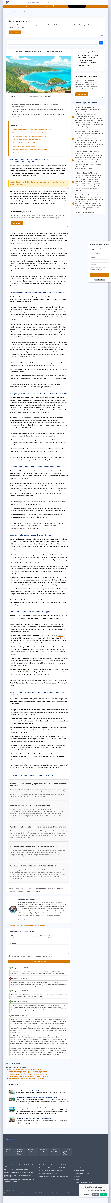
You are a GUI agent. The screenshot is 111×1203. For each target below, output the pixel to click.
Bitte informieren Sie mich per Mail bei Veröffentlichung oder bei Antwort (31, 956)
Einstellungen (86, 1194)
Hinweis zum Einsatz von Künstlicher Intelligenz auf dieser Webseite (26, 925)
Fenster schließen (100, 279)
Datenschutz (79, 1167)
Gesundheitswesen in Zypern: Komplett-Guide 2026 (53, 1165)
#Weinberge (21, 891)
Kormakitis (18, 638)
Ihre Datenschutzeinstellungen (83, 1182)
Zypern (52, 384)
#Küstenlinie (30, 891)
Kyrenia (60, 635)
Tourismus (31, 759)
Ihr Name (11, 935)
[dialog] (94, 1190)
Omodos (32, 329)
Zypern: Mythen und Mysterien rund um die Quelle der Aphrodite (28, 1076)
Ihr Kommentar (12, 943)
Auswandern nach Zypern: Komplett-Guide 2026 (52, 1167)
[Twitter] (18, 919)
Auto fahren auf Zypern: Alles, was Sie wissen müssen (32, 1108)
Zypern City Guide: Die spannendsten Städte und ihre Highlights (28, 1071)
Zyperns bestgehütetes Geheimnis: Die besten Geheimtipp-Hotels (28, 1074)
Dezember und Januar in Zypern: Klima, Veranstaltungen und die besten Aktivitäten (19, 1180)
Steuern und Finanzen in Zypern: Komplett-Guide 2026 (53, 1176)
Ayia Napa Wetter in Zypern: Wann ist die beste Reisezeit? (26, 1078)
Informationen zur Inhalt (82, 1173)
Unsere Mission (79, 1170)
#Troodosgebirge (20, 888)
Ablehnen (95, 1194)
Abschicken (100, 275)
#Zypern (11, 888)
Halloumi (60, 334)
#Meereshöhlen (40, 891)
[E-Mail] (24, 919)
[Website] (21, 919)
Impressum (78, 1165)
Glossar (77, 1176)
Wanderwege (14, 327)
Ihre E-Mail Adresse (45, 935)
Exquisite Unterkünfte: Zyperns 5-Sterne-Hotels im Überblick (27, 1073)
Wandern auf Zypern (17, 297)
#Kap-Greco (51, 888)
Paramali (26, 669)
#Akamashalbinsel (41, 888)
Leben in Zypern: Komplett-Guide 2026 (27, 1091)
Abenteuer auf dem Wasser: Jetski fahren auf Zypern (25, 1069)
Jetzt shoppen (15, 32)
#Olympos (30, 888)
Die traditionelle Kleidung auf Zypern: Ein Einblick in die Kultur (18, 1165)
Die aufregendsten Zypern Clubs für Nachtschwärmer (18, 1172)
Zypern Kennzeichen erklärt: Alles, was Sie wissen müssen (33, 1118)
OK (103, 1194)
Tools (77, 1179)
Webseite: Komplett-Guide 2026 (48, 1173)
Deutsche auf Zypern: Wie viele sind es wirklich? (17, 1169)
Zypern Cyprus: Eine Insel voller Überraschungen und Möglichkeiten (36, 1097)
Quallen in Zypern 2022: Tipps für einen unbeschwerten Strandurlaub (19, 1175)
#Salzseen (60, 888)
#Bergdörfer (12, 891)
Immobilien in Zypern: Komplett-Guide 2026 (51, 1170)
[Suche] (49, 2)
